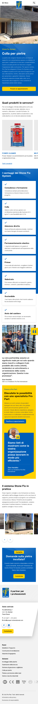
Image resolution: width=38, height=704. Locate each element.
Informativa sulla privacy (9, 697)
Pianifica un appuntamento (15, 421)
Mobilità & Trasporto (8, 648)
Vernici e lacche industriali (10, 676)
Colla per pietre (7, 670)
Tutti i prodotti (7, 163)
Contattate (19, 576)
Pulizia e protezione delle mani (11, 673)
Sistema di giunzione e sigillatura (12, 667)
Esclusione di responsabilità (10, 700)
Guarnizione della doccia (9, 664)
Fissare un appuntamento (19, 89)
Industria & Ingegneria (9, 653)
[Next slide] (10, 539)
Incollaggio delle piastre (9, 662)
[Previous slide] (4, 539)
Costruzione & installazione (10, 651)
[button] (34, 3)
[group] (17, 139)
